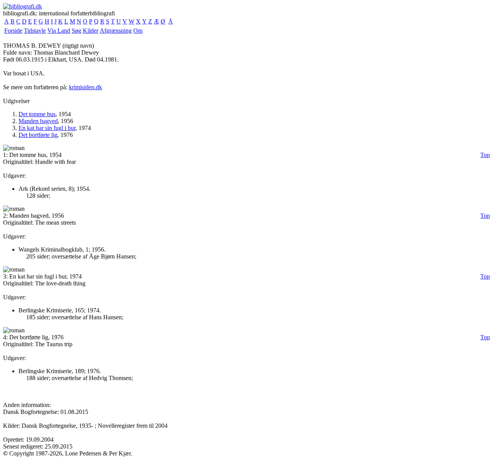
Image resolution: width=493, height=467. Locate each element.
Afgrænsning (116, 30)
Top (485, 155)
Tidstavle (35, 30)
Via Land (58, 30)
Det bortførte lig (37, 135)
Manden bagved (38, 121)
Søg (76, 30)
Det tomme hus (36, 114)
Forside (13, 30)
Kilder (90, 30)
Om (138, 30)
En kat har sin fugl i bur (46, 128)
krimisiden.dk (85, 87)
